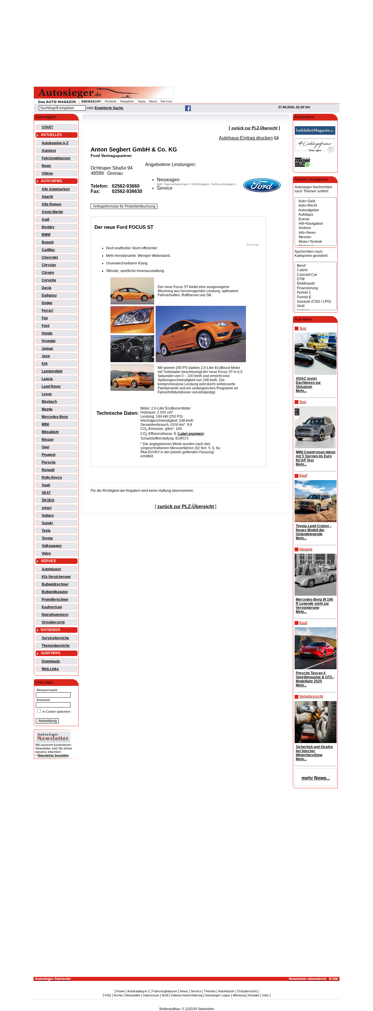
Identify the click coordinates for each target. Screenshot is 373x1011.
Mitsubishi (50, 432)
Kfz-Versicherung (56, 577)
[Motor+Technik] (315, 242)
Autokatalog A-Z (55, 143)
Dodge (47, 303)
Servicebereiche (55, 638)
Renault (48, 470)
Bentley (48, 227)
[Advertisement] (186, 42)
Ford (45, 326)
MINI (45, 424)
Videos (47, 173)
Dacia (46, 288)
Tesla (46, 531)
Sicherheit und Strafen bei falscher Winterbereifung (314, 751)
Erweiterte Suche (109, 108)
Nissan (47, 439)
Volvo (46, 553)
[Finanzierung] (315, 288)
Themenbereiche (56, 646)
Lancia (47, 379)
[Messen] (315, 237)
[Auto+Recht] (315, 205)
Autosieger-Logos (217, 995)
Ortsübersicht (53, 622)
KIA (45, 364)
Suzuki (47, 523)
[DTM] (315, 279)
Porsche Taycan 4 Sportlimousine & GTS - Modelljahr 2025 (315, 677)
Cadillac (48, 250)
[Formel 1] (315, 292)
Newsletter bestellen (53, 755)
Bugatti (48, 242)
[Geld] (315, 306)
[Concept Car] (315, 275)
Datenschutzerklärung (187, 995)
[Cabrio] (315, 270)
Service (196, 991)
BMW (46, 235)
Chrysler (49, 265)
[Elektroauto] (315, 283)
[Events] (315, 219)
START (47, 127)
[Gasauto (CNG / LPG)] (315, 301)
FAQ (108, 995)
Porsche (49, 462)
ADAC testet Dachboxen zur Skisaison (308, 382)
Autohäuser (51, 569)
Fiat (45, 318)
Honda (47, 333)
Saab (46, 485)
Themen (210, 991)
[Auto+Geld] (315, 201)
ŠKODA (48, 500)
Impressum (151, 995)
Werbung (239, 995)
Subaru (48, 515)
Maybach (49, 402)
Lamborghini (52, 371)
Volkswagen (51, 546)
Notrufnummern (55, 615)
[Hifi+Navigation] (315, 224)
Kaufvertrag (52, 607)
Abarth (47, 197)
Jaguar (47, 348)
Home (120, 991)
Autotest (49, 151)
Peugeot (48, 455)
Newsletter (132, 995)
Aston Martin (52, 212)
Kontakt (253, 995)
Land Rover (51, 386)
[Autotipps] (315, 214)
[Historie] (315, 228)
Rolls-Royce (52, 477)
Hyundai (48, 341)
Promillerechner (55, 599)
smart (47, 508)
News (46, 166)
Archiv (118, 995)
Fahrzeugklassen (56, 158)
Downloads (51, 661)
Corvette (49, 280)
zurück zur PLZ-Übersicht (254, 128)
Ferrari (47, 310)
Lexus (47, 394)
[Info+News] (315, 233)
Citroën (48, 273)
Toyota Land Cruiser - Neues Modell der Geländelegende (313, 530)
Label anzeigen (190, 434)
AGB (165, 995)
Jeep (46, 356)
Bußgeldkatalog (55, 592)
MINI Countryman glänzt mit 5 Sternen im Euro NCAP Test (315, 456)
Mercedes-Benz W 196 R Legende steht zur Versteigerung (314, 603)
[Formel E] (315, 297)
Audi (45, 219)
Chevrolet (50, 257)
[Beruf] (315, 266)
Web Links (50, 669)
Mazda (47, 409)
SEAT (46, 493)
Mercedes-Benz (55, 417)
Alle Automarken (56, 189)
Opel (45, 447)
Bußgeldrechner (55, 584)
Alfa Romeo (51, 204)
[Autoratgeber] (315, 210)
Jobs (265, 995)
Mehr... (301, 391)
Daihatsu (49, 295)
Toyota (47, 538)
